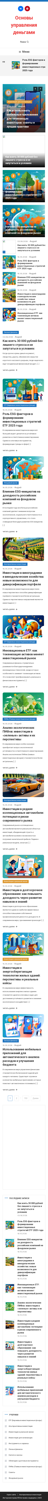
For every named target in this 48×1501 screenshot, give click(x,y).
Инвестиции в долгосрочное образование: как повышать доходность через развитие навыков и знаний (29, 1349)
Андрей (21, 106)
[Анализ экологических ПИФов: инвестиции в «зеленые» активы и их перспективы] (10, 1306)
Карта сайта (11, 1495)
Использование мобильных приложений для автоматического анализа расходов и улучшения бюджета (22, 1057)
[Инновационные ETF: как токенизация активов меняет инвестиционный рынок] (10, 1288)
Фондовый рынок (10, 483)
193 (25, 1098)
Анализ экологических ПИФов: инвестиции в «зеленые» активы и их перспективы (29, 1307)
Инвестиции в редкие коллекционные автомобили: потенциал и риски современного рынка (29, 1327)
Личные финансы (10, 332)
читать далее (9, 370)
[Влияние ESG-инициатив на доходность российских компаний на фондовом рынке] (10, 1243)
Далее (36, 1098)
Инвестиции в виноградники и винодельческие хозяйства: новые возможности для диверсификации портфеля (31, 299)
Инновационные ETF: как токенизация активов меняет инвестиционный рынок (29, 317)
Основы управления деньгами (24, 25)
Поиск (23, 42)
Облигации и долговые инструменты (24, 1461)
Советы (12, 1472)
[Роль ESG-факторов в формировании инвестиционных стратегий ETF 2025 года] (10, 1225)
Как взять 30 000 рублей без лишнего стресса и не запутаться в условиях (21, 159)
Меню (26, 51)
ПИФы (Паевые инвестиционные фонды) (19, 719)
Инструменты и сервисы (19, 1443)
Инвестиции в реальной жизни (15, 881)
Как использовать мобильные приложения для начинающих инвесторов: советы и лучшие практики (22, 118)
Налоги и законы (15, 1455)
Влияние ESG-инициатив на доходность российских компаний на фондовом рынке (23, 229)
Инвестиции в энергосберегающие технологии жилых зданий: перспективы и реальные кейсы (21, 975)
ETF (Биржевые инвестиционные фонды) (19, 405)
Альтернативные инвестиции (15, 564)
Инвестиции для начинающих (19, 102)
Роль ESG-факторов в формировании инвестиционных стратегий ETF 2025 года (31, 265)
